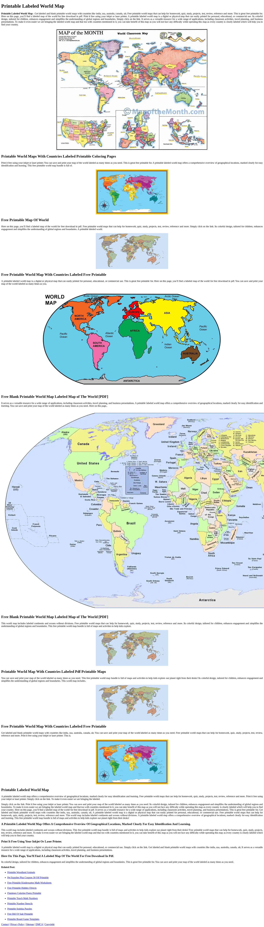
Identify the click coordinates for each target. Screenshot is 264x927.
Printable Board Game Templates (23, 919)
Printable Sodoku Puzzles (19, 908)
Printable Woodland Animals (21, 872)
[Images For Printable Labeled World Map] (132, 762)
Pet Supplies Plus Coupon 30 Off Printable (28, 877)
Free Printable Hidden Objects (22, 888)
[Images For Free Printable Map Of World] (132, 192)
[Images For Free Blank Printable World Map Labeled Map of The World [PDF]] (132, 340)
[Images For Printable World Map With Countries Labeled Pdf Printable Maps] (132, 648)
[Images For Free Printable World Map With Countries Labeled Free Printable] (132, 251)
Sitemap (30, 924)
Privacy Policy (17, 924)
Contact (5, 924)
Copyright (49, 924)
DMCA (39, 924)
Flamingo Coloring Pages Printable (24, 893)
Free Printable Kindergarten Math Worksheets (29, 882)
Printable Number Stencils (20, 903)
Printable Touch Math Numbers (22, 898)
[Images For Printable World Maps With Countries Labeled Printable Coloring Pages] (132, 89)
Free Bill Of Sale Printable (20, 914)
